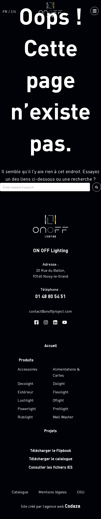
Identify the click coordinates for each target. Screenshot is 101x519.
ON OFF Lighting (50, 250)
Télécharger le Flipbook (50, 450)
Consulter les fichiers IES (51, 467)
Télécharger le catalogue (50, 458)
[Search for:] (45, 187)
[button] (94, 11)
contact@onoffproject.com (50, 311)
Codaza (72, 506)
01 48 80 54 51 (50, 296)
